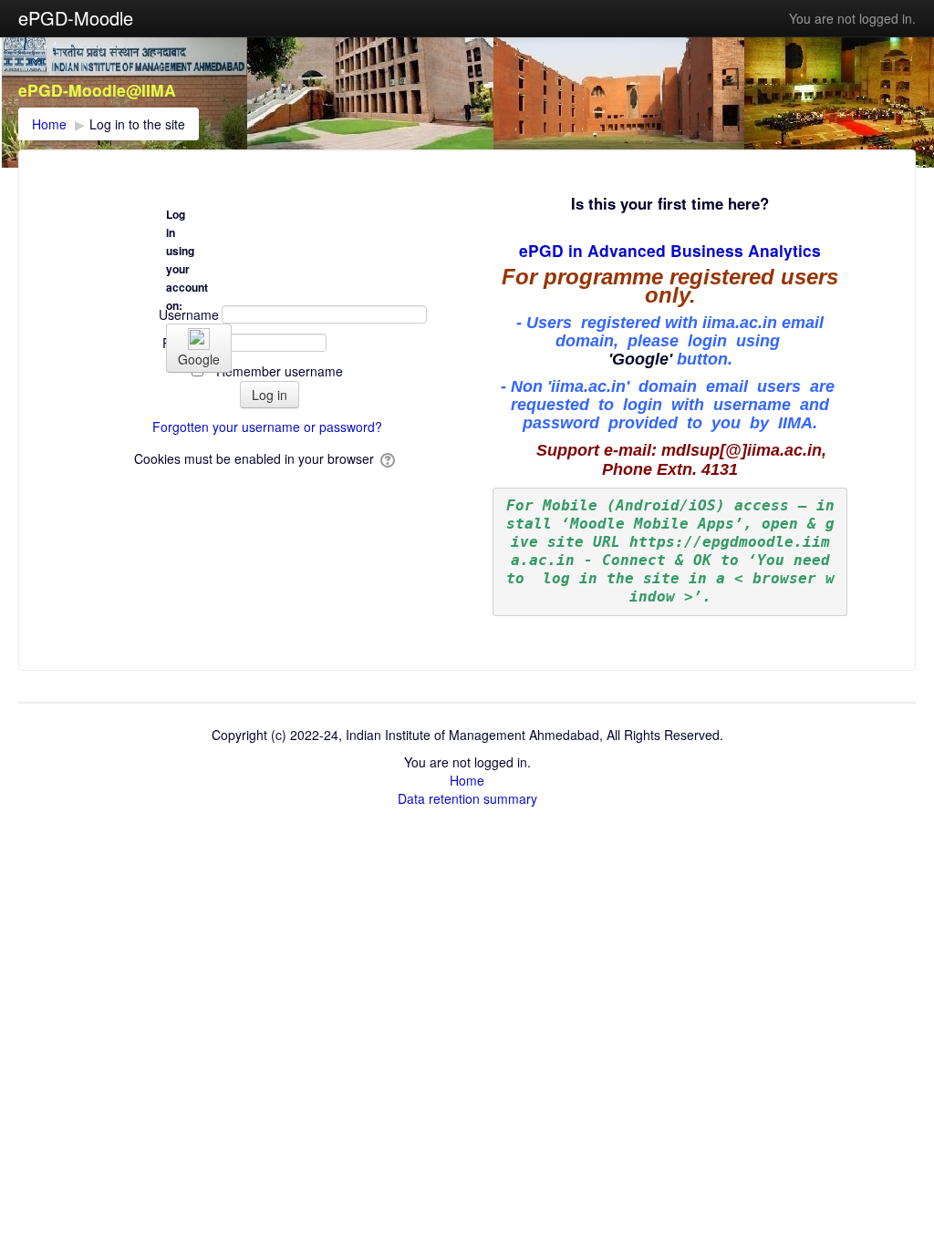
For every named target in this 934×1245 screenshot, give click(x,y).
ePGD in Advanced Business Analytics (670, 250)
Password (190, 343)
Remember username (279, 371)
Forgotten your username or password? (267, 426)
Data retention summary (467, 798)
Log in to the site (137, 124)
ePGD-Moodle (75, 18)
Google (199, 359)
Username (189, 314)
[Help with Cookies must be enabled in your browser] (389, 458)
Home (467, 780)
